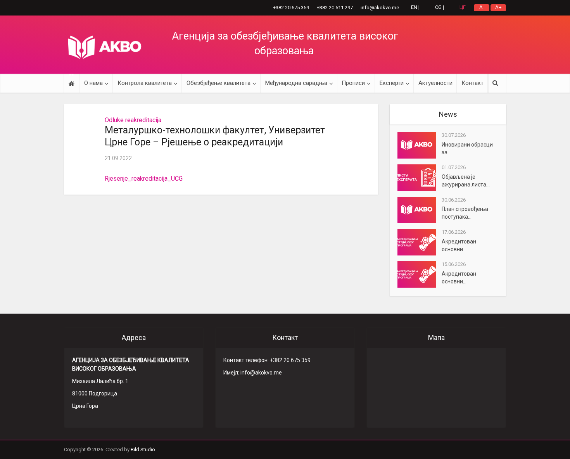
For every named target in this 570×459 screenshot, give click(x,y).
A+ (498, 7)
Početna (71, 83)
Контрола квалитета (144, 82)
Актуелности (435, 82)
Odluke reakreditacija (133, 120)
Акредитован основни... (459, 245)
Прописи (353, 82)
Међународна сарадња (296, 82)
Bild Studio (143, 449)
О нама (93, 82)
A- (481, 7)
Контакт (472, 82)
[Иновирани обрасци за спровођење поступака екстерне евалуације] (419, 145)
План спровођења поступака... (465, 213)
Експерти (392, 82)
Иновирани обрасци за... (467, 148)
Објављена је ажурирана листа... (466, 181)
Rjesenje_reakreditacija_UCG (144, 178)
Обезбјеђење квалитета (218, 82)
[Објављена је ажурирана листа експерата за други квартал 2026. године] (419, 177)
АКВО (105, 47)
